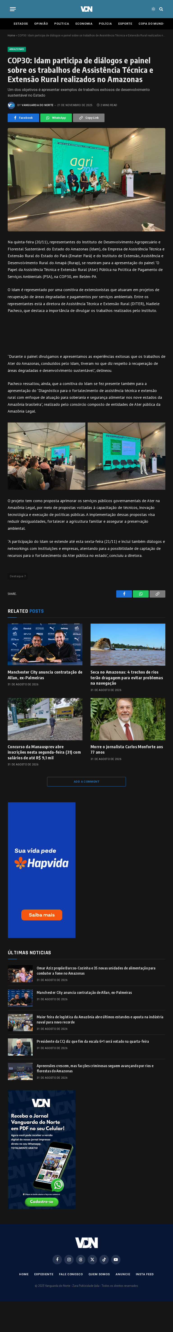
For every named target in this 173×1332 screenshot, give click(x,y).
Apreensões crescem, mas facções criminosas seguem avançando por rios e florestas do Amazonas (95, 1068)
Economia (84, 23)
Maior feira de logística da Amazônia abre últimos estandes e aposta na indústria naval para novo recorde (100, 1019)
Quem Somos (99, 1274)
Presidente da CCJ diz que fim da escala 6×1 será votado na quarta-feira (93, 1041)
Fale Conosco (71, 1274)
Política (61, 23)
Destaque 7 (18, 576)
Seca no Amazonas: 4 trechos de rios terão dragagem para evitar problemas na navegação (127, 677)
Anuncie (123, 1274)
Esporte (125, 23)
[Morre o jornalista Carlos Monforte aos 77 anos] (128, 719)
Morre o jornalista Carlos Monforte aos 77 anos (127, 749)
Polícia (105, 23)
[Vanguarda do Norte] (86, 9)
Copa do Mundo (152, 23)
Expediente (43, 1274)
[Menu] (13, 9)
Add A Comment (86, 781)
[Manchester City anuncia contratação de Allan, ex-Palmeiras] (45, 645)
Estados (21, 23)
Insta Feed (145, 1274)
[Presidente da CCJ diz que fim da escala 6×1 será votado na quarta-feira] (20, 1047)
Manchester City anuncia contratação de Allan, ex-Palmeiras (45, 674)
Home (11, 35)
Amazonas (16, 49)
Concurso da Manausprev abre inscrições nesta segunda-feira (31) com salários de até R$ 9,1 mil (44, 752)
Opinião (41, 23)
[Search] (160, 9)
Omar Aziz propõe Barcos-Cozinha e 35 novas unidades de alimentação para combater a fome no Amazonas (96, 971)
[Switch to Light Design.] (153, 9)
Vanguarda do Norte (37, 105)
